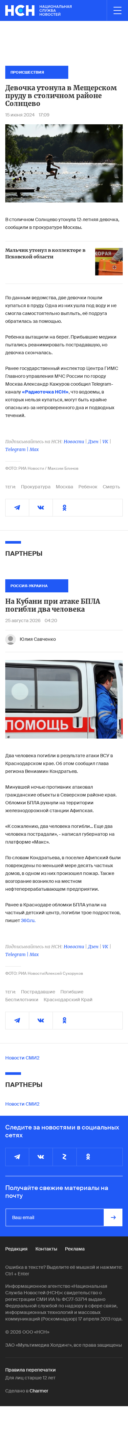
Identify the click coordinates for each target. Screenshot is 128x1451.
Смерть (111, 487)
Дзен (93, 442)
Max (34, 449)
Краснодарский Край (68, 1000)
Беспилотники (21, 1000)
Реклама (75, 1249)
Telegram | (17, 449)
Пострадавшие (38, 992)
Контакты (46, 1249)
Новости (74, 442)
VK (105, 442)
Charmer (39, 1391)
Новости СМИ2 (22, 1058)
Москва (64, 487)
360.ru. (28, 920)
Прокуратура (36, 487)
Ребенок (87, 487)
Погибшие (71, 992)
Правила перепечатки (30, 1370)
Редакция (16, 1249)
